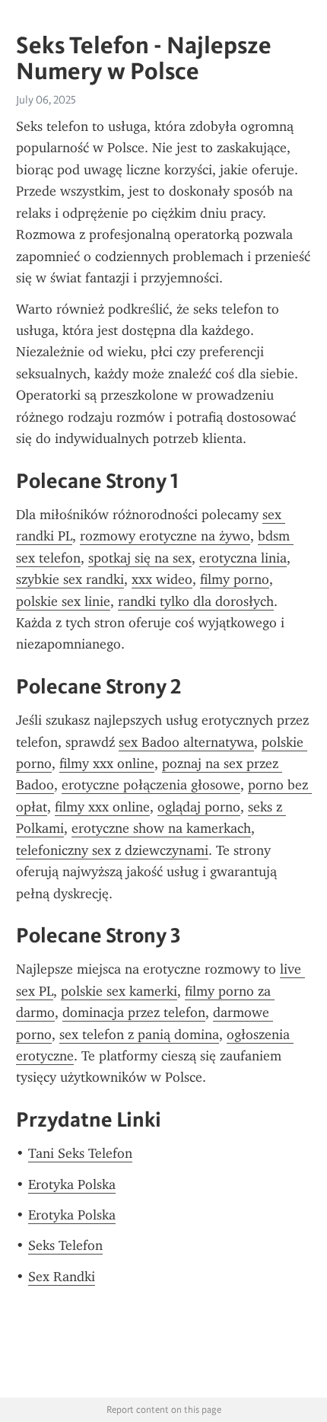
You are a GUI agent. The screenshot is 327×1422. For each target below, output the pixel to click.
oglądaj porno (198, 807)
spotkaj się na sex (140, 558)
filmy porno (234, 579)
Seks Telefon (65, 1245)
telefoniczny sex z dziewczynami (112, 850)
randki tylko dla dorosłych (196, 601)
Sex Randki (61, 1276)
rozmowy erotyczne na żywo (165, 536)
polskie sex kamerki (119, 991)
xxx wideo (162, 579)
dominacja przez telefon (133, 1012)
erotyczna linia (243, 558)
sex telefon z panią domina (139, 1034)
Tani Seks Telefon (80, 1153)
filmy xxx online (106, 763)
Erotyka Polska (72, 1184)
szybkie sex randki (70, 579)
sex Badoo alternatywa (186, 742)
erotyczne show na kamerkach (161, 828)
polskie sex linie (63, 601)
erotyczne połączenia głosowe (151, 784)
